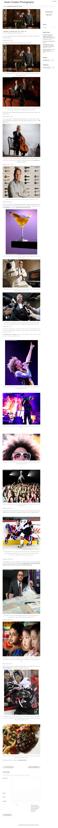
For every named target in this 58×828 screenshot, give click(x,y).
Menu (55, 1)
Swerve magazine (7, 668)
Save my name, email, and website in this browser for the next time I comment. (35, 808)
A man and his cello (8, 766)
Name (4, 793)
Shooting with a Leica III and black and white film (48, 45)
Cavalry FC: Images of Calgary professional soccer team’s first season (49, 36)
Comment (5, 778)
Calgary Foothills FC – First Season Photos (48, 50)
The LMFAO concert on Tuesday (9, 334)
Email (4, 797)
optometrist (7, 207)
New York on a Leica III (48, 41)
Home (4, 6)
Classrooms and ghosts (34, 766)
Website (4, 801)
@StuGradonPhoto (22, 760)
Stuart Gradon (19, 33)
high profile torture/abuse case (23, 207)
